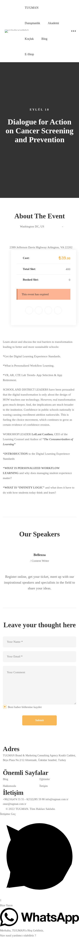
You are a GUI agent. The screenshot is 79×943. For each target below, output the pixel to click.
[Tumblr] (58, 310)
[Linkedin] (48, 310)
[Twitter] (39, 310)
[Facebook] (29, 310)
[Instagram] (13, 766)
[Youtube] (40, 766)
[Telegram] (31, 766)
